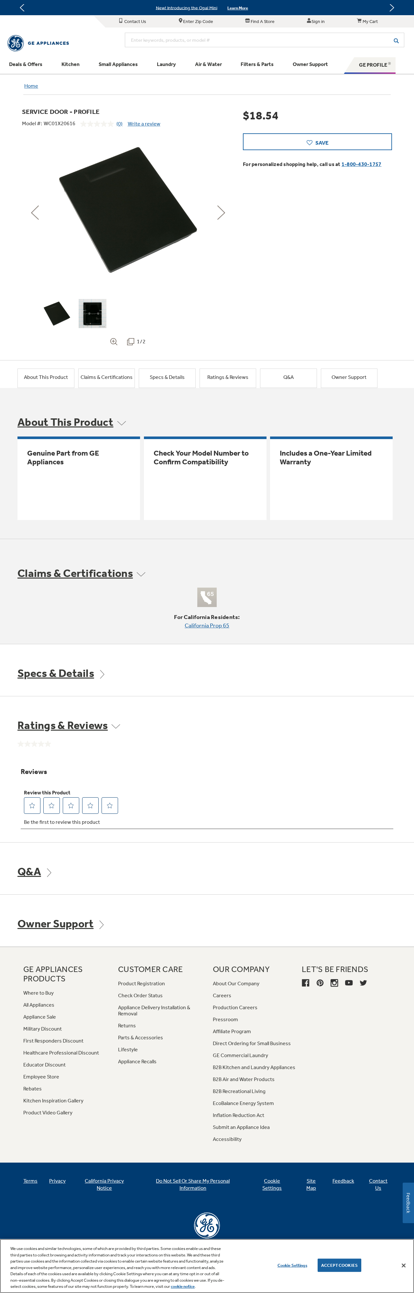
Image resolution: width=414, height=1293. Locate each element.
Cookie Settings (292, 1265)
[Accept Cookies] (404, 1265)
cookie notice (183, 1286)
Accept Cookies (339, 1265)
